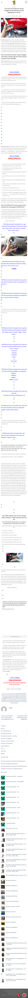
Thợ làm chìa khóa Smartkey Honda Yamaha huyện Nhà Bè (15, 694)
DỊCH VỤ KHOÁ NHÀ (9, 990)
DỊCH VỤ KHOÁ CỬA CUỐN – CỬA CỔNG (14, 991)
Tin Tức (14, 6)
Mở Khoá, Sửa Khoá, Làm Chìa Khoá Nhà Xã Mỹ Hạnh (13, 761)
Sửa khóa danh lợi (7, 659)
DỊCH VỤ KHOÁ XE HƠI (18, 990)
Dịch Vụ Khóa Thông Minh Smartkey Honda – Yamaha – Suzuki (14, 995)
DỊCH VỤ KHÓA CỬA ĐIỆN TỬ (14, 993)
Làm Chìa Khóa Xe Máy (6, 733)
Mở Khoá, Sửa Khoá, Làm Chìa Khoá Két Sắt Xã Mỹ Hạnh (13, 766)
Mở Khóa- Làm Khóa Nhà (6, 743)
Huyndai (8, 671)
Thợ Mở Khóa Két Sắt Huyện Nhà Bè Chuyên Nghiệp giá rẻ (22, 717)
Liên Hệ (2, 753)
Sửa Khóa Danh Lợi (5, 40)
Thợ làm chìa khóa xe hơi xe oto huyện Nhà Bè (10, 696)
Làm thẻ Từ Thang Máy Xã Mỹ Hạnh (9, 763)
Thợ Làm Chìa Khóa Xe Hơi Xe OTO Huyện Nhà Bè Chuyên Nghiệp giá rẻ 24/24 (7, 717)
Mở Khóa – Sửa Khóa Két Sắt (7, 741)
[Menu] (2, 2)
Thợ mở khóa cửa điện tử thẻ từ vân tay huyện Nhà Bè (16, 700)
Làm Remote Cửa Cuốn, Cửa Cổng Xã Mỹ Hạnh (11, 768)
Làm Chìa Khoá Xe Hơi (6, 731)
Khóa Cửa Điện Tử (5, 746)
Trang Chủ (3, 725)
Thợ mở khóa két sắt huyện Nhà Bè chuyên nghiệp (10, 701)
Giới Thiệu (3, 751)
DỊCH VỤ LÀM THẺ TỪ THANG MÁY (14, 992)
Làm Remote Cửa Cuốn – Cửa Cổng (9, 736)
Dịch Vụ (2, 728)
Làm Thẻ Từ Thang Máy (6, 738)
